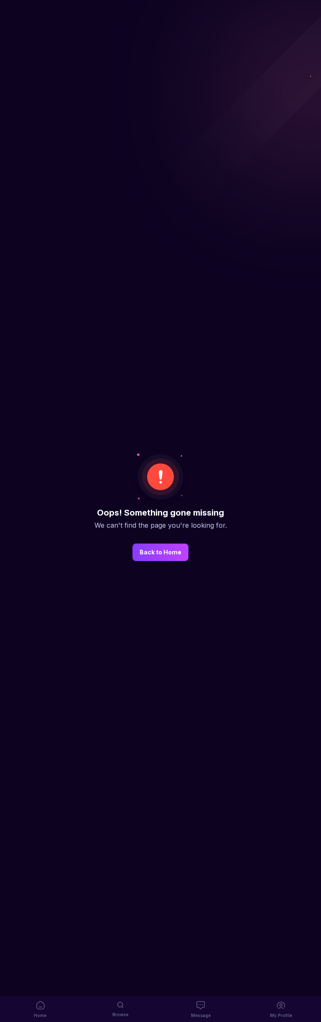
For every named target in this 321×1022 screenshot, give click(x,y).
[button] (40, 1009)
